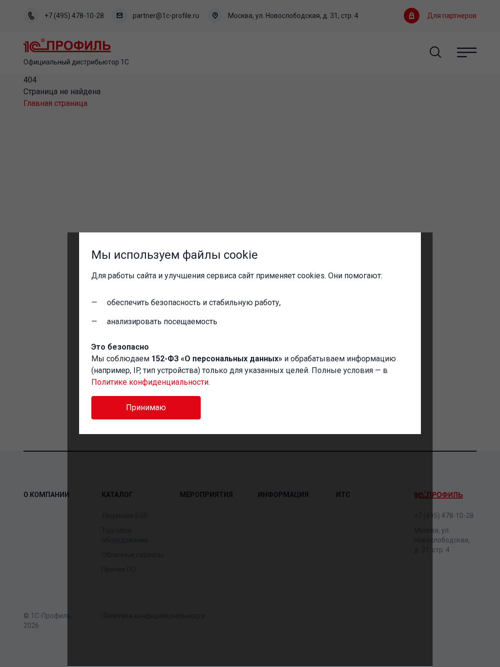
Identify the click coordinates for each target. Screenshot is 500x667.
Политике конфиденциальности (149, 382)
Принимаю (146, 407)
